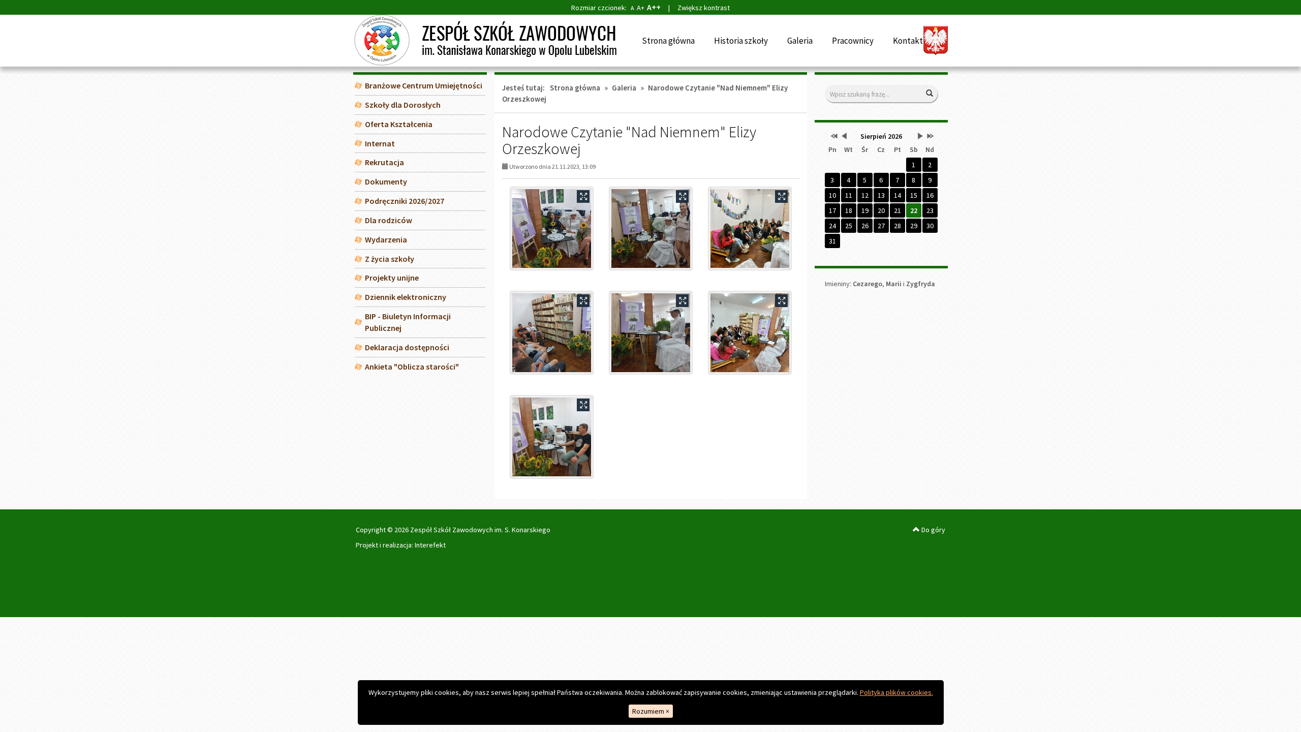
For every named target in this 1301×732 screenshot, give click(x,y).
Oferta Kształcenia (398, 124)
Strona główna (668, 40)
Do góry (932, 529)
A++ (654, 7)
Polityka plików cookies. (896, 692)
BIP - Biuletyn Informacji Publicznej (408, 322)
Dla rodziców (388, 220)
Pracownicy (853, 40)
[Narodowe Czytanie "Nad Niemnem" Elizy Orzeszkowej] (552, 228)
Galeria (800, 40)
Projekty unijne (392, 277)
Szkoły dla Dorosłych (403, 105)
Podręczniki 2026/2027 (404, 201)
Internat (380, 143)
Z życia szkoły (389, 259)
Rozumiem (650, 711)
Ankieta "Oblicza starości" (412, 366)
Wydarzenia (386, 239)
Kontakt (908, 40)
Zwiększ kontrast (703, 7)
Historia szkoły (741, 40)
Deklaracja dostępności (407, 347)
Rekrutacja (384, 162)
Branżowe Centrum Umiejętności (423, 85)
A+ (640, 7)
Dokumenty (386, 181)
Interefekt (430, 545)
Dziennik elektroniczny (405, 297)
